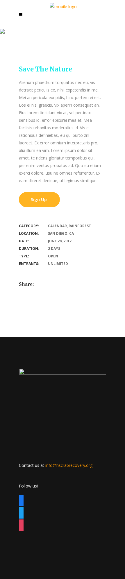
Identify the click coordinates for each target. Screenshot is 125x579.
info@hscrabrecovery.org (68, 465)
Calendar (57, 225)
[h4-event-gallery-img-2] (3, 326)
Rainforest (80, 225)
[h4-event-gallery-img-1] (3, 318)
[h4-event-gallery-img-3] (3, 333)
